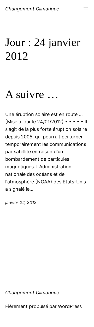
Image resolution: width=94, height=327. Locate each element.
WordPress (70, 306)
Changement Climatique (32, 8)
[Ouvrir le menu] (86, 9)
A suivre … (31, 94)
